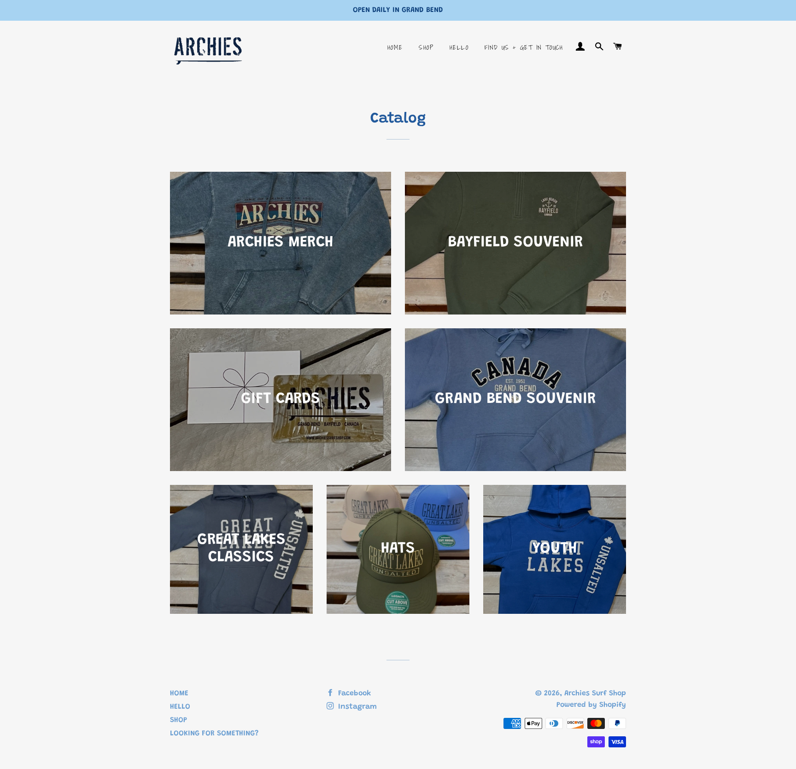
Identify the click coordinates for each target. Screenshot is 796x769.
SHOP (426, 47)
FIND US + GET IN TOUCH (524, 47)
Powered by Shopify (591, 705)
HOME (395, 47)
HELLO (459, 47)
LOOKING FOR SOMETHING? (214, 733)
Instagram (356, 707)
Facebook (353, 693)
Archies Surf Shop (595, 693)
